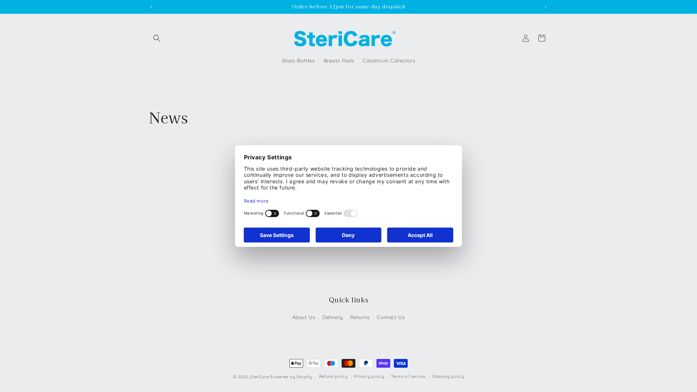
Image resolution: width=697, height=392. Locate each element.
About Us (303, 317)
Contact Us (391, 317)
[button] (157, 38)
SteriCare (259, 376)
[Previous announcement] (151, 7)
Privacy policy (369, 376)
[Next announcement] (546, 7)
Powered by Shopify (291, 376)
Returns (360, 317)
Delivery (332, 317)
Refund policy (333, 376)
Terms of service (408, 376)
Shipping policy (448, 376)
